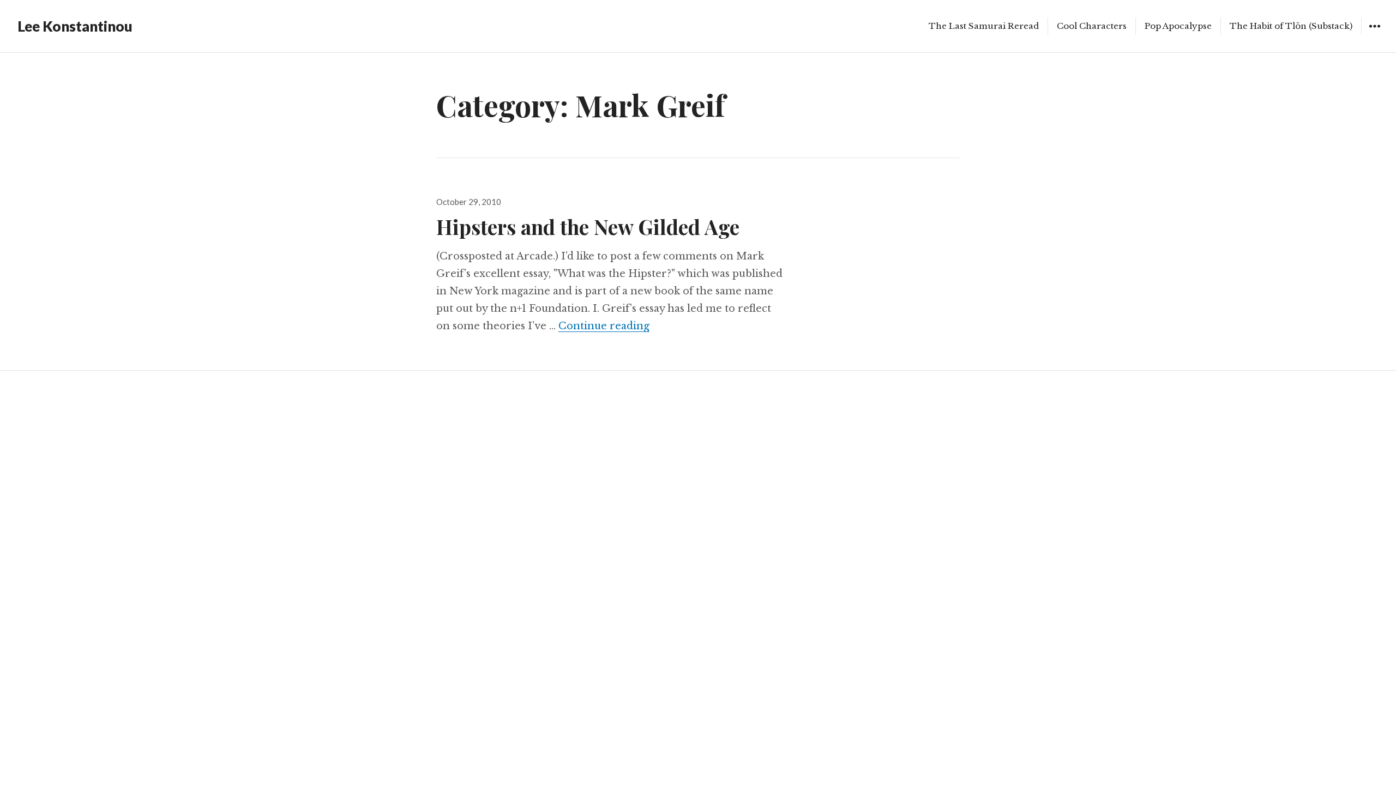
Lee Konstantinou (75, 26)
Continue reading (603, 326)
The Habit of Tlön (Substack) (1291, 26)
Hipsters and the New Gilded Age (587, 226)
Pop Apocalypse (1178, 26)
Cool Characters (1092, 26)
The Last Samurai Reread (984, 26)
